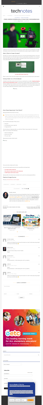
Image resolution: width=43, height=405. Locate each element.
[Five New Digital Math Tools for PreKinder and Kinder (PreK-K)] (31, 220)
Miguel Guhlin (20, 21)
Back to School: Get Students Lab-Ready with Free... (12, 228)
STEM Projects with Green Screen (11, 172)
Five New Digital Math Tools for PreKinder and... (31, 228)
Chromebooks (9, 15)
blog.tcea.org (12, 197)
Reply (39, 239)
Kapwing (24, 184)
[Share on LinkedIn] (27, 188)
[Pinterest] (24, 3)
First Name (6, 378)
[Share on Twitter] (25, 188)
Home (4, 15)
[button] (16, 1)
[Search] (39, 6)
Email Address (6, 373)
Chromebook (13, 184)
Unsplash (17, 179)
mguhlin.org (19, 197)
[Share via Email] (28, 188)
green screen (19, 184)
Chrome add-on (6, 184)
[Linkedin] (21, 3)
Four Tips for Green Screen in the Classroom (14, 171)
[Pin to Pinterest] (26, 188)
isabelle (9, 272)
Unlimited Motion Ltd (10, 179)
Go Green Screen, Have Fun (10, 169)
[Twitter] (18, 3)
